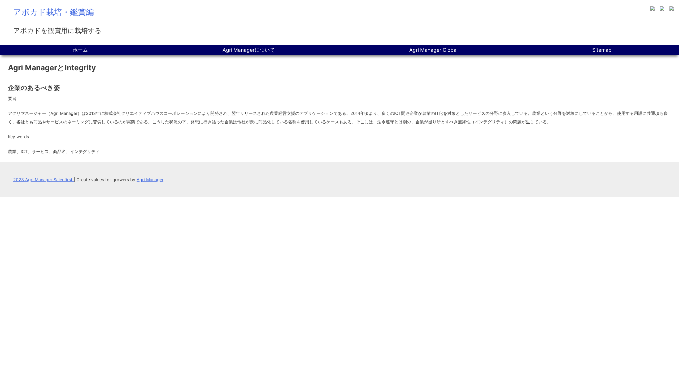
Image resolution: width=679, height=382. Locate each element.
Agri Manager (150, 179)
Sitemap (602, 50)
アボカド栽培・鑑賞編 (53, 12)
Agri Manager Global (433, 50)
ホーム (80, 50)
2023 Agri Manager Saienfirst (43, 179)
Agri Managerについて (249, 50)
